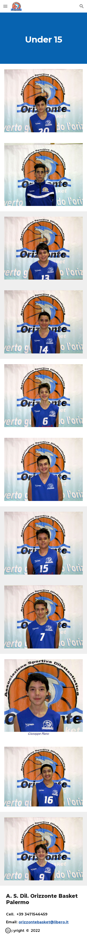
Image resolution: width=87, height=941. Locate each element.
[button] (5, 6)
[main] (43, 38)
